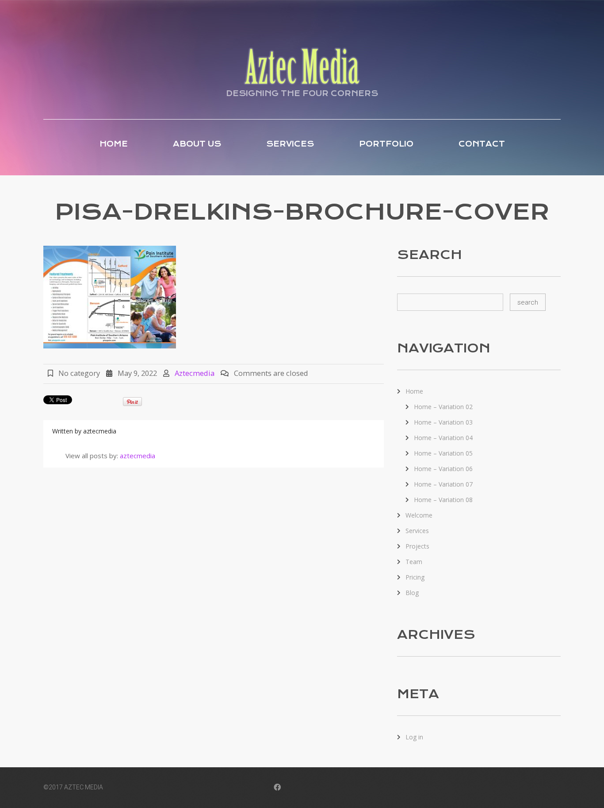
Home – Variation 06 (443, 468)
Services (290, 143)
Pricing (414, 577)
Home (113, 143)
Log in (414, 737)
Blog (412, 592)
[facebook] (277, 788)
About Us (197, 143)
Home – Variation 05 (443, 453)
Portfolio (386, 143)
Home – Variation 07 (443, 484)
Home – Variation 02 (443, 406)
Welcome (418, 515)
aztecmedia (194, 373)
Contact (482, 143)
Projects (417, 546)
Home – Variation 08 (443, 499)
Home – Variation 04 (443, 437)
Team (413, 561)
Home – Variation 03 (443, 422)
